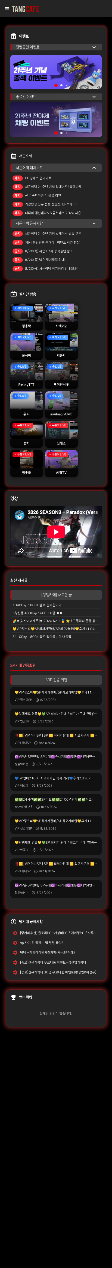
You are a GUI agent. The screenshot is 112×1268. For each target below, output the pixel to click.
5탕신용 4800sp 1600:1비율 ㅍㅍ (38, 613)
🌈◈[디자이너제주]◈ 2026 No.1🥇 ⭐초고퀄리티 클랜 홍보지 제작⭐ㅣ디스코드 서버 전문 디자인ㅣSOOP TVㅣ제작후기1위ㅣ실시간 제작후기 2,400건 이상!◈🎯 (57, 621)
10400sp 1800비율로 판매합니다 (37, 605)
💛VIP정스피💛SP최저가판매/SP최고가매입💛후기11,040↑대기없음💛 (57, 629)
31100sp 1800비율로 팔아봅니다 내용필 (42, 637)
